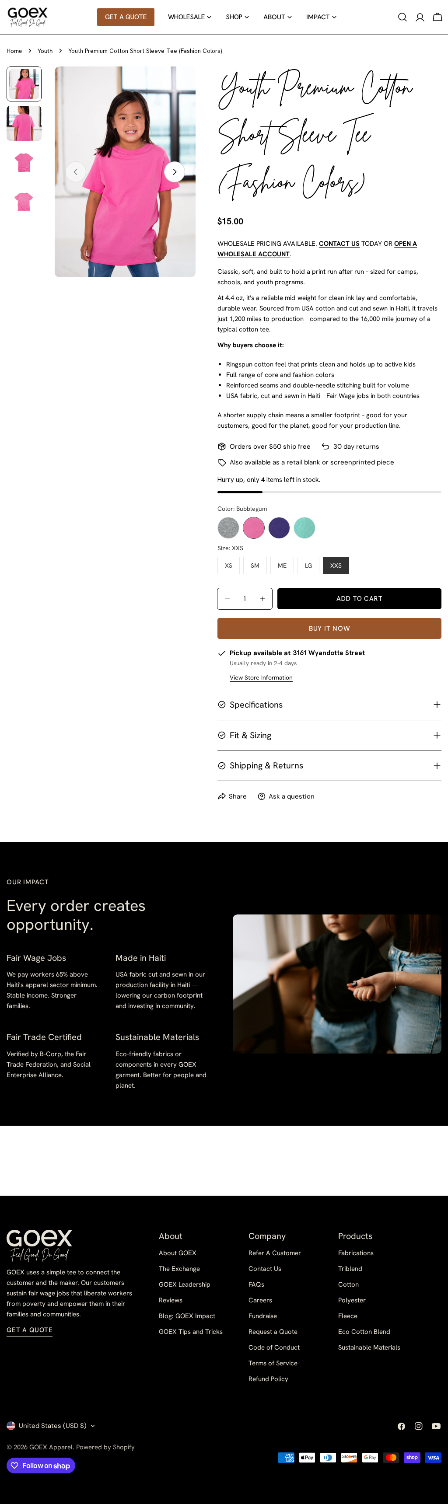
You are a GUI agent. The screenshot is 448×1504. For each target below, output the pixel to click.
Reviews (170, 1300)
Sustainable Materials (369, 1347)
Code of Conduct (274, 1347)
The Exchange (179, 1268)
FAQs (256, 1284)
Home (14, 51)
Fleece (347, 1316)
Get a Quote (29, 1330)
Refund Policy (268, 1379)
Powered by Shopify (105, 1447)
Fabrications (356, 1253)
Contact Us (264, 1268)
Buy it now (329, 628)
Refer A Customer (274, 1253)
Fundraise (262, 1316)
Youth (45, 51)
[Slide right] (174, 171)
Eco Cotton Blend (364, 1331)
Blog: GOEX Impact (187, 1316)
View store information (261, 677)
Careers (260, 1300)
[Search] (402, 17)
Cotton (348, 1284)
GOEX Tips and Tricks (191, 1331)
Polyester (352, 1300)
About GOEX (177, 1253)
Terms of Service (273, 1363)
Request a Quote (273, 1331)
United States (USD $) (53, 1425)
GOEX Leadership (184, 1284)
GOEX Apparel (51, 1447)
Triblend (350, 1268)
